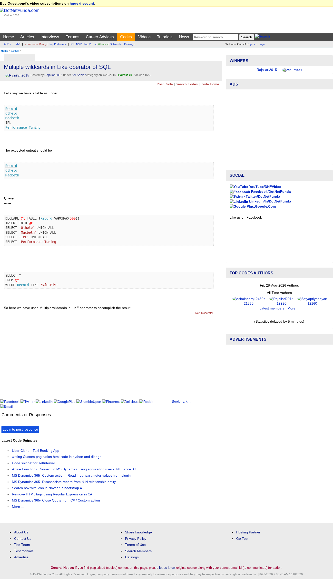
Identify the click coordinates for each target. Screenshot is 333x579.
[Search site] (262, 37)
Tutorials (165, 37)
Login (262, 44)
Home (8, 37)
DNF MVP (76, 44)
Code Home (210, 84)
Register (252, 44)
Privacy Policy (135, 538)
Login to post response (20, 429)
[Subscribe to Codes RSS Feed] (217, 56)
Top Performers (58, 44)
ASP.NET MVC (12, 44)
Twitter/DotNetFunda (262, 196)
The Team (22, 545)
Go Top (242, 538)
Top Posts (90, 44)
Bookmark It (181, 401)
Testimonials (23, 551)
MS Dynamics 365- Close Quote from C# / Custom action (56, 500)
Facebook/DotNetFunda (270, 191)
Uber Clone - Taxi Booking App (35, 451)
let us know (167, 567)
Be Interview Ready (35, 44)
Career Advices (100, 37)
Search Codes (187, 84)
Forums (72, 37)
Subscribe (116, 44)
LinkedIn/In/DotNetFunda (269, 201)
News (184, 37)
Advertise (21, 557)
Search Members (138, 551)
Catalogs (129, 44)
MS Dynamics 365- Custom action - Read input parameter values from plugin (71, 475)
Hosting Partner (248, 532)
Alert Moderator (204, 312)
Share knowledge (138, 532)
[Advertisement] (90, 359)
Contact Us (22, 538)
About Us (21, 532)
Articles (27, 37)
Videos (144, 37)
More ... (18, 507)
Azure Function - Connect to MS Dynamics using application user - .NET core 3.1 (74, 469)
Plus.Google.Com (261, 206)
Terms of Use (135, 545)
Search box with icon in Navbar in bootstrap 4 (47, 488)
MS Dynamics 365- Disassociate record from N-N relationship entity (64, 482)
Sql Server (79, 75)
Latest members (271, 308)
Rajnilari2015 (53, 75)
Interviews (49, 37)
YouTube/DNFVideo (264, 187)
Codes (126, 37)
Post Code (165, 84)
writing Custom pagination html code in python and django (56, 457)
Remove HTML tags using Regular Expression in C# (52, 494)
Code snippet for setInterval (33, 463)
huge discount (82, 3)
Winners (103, 44)
